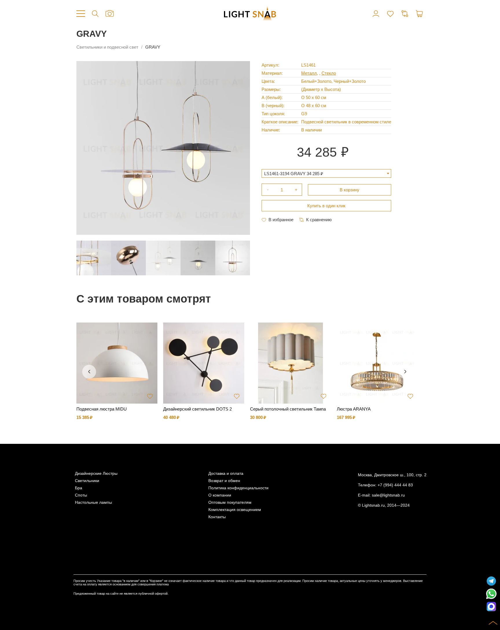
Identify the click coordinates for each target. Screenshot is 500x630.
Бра (78, 488)
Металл (309, 73)
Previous (89, 372)
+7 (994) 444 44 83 (395, 485)
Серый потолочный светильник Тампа (288, 408)
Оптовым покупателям (229, 502)
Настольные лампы (93, 502)
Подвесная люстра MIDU (101, 408)
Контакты (217, 517)
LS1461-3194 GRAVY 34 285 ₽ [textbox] (293, 173)
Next (405, 372)
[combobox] (326, 173)
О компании (219, 495)
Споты (81, 495)
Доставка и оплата (225, 473)
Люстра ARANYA (354, 408)
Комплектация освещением (234, 510)
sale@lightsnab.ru (388, 495)
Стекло (328, 73)
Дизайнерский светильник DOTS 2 (197, 408)
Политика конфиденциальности (238, 488)
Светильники (87, 481)
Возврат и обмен (224, 481)
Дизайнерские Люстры (96, 473)
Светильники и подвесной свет (107, 47)
